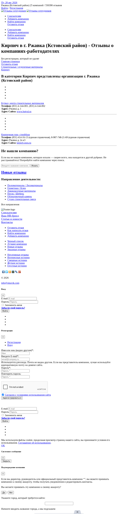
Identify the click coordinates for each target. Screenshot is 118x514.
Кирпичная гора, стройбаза (15, 134)
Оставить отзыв (15, 24)
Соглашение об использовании (34, 442)
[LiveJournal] (16, 272)
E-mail (4, 298)
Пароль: (6, 367)
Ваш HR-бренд (10, 215)
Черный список (15, 241)
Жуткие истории (16, 263)
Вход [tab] (10, 345)
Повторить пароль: (11, 373)
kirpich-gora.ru (24, 143)
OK (3, 445)
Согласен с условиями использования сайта (28, 395)
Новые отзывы (15, 246)
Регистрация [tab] (14, 342)
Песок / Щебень (15, 193)
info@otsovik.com (10, 283)
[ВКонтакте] (3, 272)
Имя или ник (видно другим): (17, 350)
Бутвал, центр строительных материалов (22, 103)
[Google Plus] (19, 272)
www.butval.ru (24, 111)
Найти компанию (16, 21)
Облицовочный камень (19, 196)
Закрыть (6, 461)
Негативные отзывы (18, 254)
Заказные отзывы (16, 249)
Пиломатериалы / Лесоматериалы (25, 185)
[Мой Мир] (13, 272)
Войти (4, 8)
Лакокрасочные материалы (21, 191)
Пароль (5, 301)
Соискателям (14, 16)
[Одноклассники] (10, 272)
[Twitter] (6, 272)
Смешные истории (17, 260)
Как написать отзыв (17, 230)
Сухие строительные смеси (21, 199)
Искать (34, 166)
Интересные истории (18, 257)
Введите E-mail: (10, 356)
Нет (11, 492)
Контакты (7, 222)
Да (3, 492)
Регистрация (16, 8)
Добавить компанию (18, 19)
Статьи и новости (11, 219)
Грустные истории (17, 265)
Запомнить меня (13, 305)
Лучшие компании (17, 244)
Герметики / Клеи (16, 188)
